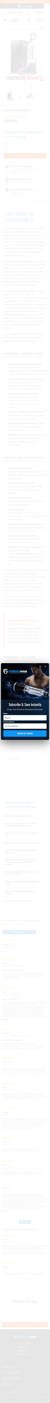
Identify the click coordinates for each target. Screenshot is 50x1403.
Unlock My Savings (25, 733)
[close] (45, 666)
